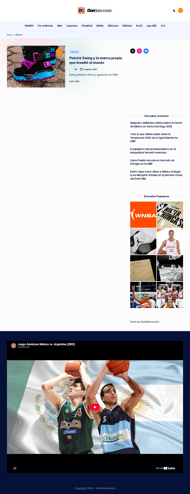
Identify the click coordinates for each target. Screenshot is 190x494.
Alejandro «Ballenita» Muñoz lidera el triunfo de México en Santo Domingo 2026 (156, 124)
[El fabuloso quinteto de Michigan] (170, 295)
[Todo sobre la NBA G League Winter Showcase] (170, 215)
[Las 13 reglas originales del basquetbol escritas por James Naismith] (143, 268)
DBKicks (74, 52)
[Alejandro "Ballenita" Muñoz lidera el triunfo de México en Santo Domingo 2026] (170, 241)
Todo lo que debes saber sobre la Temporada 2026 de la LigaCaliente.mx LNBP (154, 137)
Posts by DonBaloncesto (144, 321)
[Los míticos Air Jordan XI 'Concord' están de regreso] (143, 241)
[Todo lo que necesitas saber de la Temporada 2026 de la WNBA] (143, 215)
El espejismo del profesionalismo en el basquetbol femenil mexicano (153, 150)
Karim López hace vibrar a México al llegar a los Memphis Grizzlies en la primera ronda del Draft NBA (156, 175)
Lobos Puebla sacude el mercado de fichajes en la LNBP (152, 162)
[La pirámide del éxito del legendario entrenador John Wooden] (170, 268)
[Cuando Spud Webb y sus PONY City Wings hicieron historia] (143, 295)
